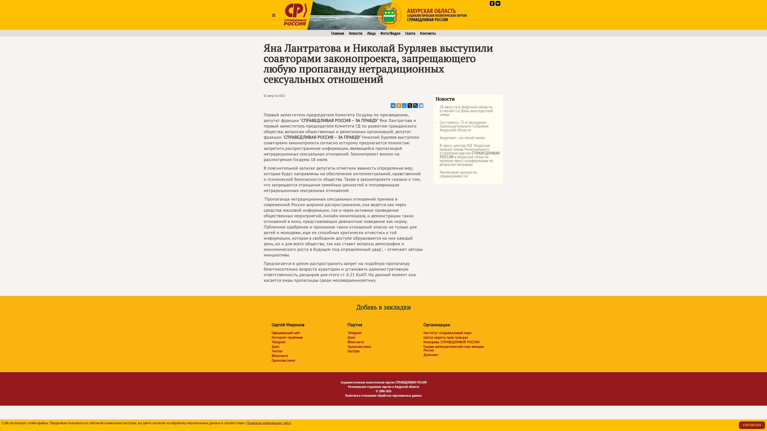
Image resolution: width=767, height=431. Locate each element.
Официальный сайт (286, 333)
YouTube (354, 351)
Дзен (275, 346)
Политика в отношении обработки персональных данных (383, 395)
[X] (409, 105)
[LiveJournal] (415, 105)
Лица (371, 33)
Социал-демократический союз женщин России (453, 348)
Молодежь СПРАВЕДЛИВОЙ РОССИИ (451, 342)
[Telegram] (421, 105)
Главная (337, 33)
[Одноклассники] (398, 105)
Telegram (278, 342)
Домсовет (431, 355)
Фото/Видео (390, 33)
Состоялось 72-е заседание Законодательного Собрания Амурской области (462, 126)
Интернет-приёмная (287, 337)
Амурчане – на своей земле (460, 138)
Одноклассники (283, 360)
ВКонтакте (280, 356)
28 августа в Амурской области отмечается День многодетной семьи (464, 111)
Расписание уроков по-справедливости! (457, 174)
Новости (355, 33)
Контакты (428, 33)
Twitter (277, 351)
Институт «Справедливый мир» (447, 333)
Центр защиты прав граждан (445, 337)
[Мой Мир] (404, 105)
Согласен (752, 425)
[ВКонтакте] (393, 105)
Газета (410, 33)
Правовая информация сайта (269, 423)
